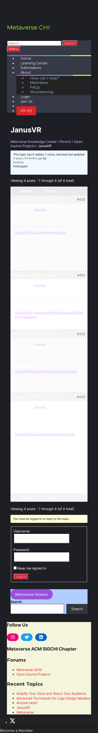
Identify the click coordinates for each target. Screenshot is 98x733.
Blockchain (25, 10)
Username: (22, 531)
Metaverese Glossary (31, 594)
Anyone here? (27, 703)
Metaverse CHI (28, 27)
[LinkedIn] (41, 637)
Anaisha (18, 162)
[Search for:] (34, 43)
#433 (81, 397)
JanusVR (23, 707)
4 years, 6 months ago (27, 158)
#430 (81, 199)
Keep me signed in (32, 568)
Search (16, 602)
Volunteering (41, 92)
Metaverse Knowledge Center (33, 142)
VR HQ (26, 111)
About (25, 72)
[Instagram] (13, 637)
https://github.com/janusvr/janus (40, 232)
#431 (81, 275)
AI (18, 15)
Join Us (26, 101)
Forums (65, 142)
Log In (20, 576)
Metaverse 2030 (29, 670)
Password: (22, 550)
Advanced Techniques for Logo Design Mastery (53, 698)
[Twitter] (27, 637)
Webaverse (25, 712)
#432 (81, 334)
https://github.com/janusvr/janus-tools (44, 434)
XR (18, 5)
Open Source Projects (33, 674)
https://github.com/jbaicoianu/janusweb (46, 371)
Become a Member (16, 730)
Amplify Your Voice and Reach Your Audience (51, 693)
